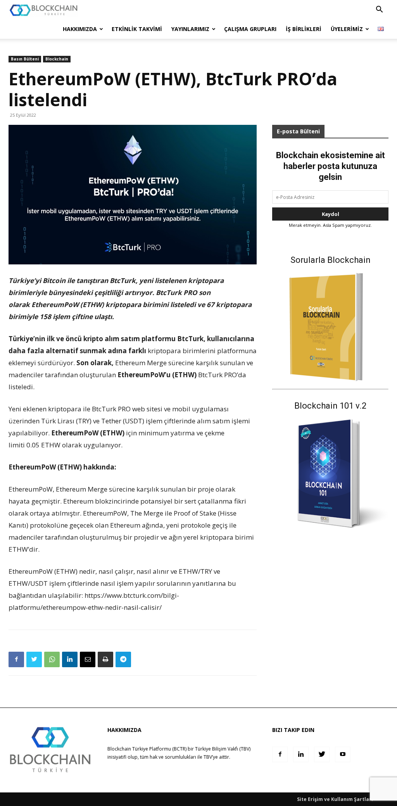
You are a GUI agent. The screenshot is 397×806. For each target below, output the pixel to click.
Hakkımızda (80, 29)
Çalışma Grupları (250, 29)
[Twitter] (34, 659)
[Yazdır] (105, 659)
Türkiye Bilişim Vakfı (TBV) (222, 749)
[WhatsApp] (52, 659)
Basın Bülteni (25, 59)
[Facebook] (16, 659)
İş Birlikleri (303, 29)
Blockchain (56, 59)
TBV (208, 757)
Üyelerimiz (347, 29)
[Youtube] (342, 754)
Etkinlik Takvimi (137, 29)
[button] (379, 10)
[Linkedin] (70, 659)
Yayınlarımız (190, 29)
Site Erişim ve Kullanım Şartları (335, 799)
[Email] (87, 659)
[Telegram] (123, 659)
